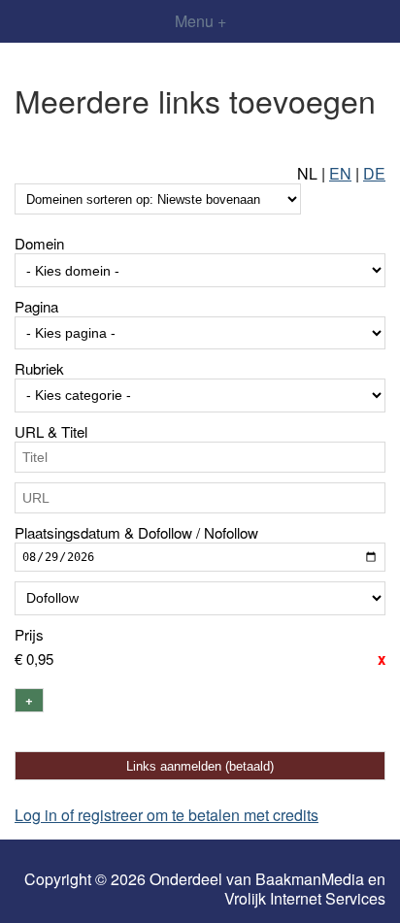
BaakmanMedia (309, 879)
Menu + (200, 21)
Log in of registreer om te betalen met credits (166, 815)
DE (374, 173)
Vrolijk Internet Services (304, 898)
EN (340, 173)
